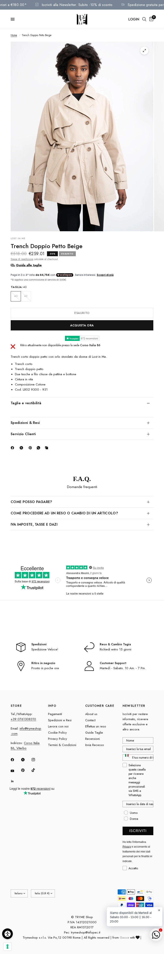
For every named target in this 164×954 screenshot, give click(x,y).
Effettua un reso (95, 726)
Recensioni (92, 738)
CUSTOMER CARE (99, 705)
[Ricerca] (144, 19)
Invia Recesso (94, 745)
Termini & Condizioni (62, 745)
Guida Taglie (94, 732)
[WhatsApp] (39, 447)
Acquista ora (82, 325)
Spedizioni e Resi (60, 720)
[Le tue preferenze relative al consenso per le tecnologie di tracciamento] (7, 946)
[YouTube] (15, 770)
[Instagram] (36, 759)
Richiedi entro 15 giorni (115, 649)
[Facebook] (13, 447)
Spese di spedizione (22, 259)
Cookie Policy (57, 732)
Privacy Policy (57, 738)
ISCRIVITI (137, 831)
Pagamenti (55, 714)
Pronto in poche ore (45, 668)
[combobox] (126, 758)
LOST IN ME (18, 238)
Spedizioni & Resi (25, 422)
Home (14, 35)
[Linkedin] (15, 781)
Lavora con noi (58, 726)
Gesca (124, 937)
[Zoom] (144, 51)
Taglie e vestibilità (26, 403)
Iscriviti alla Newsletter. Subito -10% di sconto (85, 5)
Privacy (127, 846)
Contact (90, 720)
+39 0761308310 (23, 719)
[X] (22, 447)
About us (91, 714)
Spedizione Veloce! (44, 649)
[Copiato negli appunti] (47, 447)
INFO (52, 705)
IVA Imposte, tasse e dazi (34, 524)
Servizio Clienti (23, 434)
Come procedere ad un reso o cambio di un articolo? (64, 513)
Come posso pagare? (31, 501)
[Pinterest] (31, 447)
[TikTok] (36, 770)
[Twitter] (26, 759)
